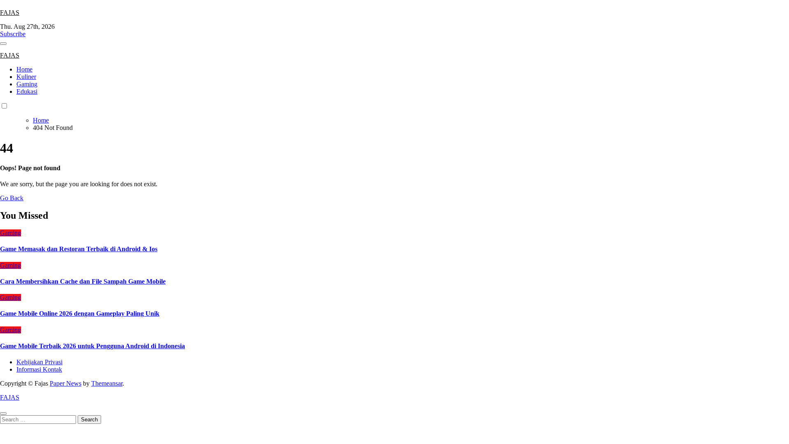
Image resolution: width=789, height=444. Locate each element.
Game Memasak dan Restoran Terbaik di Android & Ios (78, 248)
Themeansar (106, 383)
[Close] (3, 413)
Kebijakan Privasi (39, 361)
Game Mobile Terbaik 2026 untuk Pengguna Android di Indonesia (92, 345)
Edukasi (26, 91)
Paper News (65, 383)
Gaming (26, 84)
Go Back (11, 197)
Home (24, 69)
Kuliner (26, 76)
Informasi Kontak (39, 369)
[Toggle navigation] (3, 43)
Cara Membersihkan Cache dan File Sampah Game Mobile (83, 281)
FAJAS (9, 12)
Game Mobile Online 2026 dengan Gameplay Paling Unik (79, 313)
